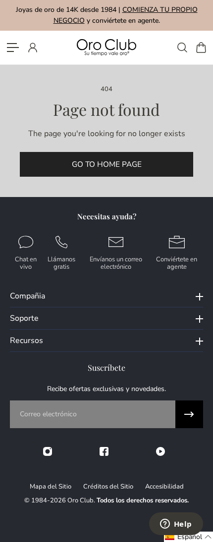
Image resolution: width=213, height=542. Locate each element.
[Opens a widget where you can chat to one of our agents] (176, 524)
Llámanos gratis (61, 262)
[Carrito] (200, 47)
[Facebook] (104, 451)
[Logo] (106, 47)
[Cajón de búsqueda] (181, 47)
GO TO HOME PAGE (107, 164)
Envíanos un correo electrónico (116, 262)
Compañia (27, 296)
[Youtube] (160, 451)
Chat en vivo (26, 262)
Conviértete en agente (176, 262)
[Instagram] (47, 451)
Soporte (24, 318)
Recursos (26, 340)
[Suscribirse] (189, 414)
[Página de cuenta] (32, 47)
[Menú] (13, 47)
